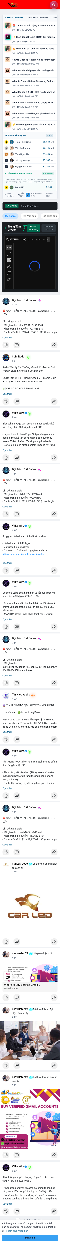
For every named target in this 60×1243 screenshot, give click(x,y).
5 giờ (14, 958)
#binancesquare (11, 554)
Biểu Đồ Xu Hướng (33, 228)
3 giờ (14, 586)
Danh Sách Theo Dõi (49, 228)
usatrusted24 (20, 953)
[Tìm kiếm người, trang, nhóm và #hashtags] (54, 5)
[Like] (30, 346)
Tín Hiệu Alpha (21, 694)
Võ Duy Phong (22, 160)
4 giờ (14, 812)
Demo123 (19, 187)
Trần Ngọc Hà (22, 154)
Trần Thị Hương (23, 142)
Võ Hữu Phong (22, 148)
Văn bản (31, 216)
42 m (14, 304)
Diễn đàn (22, 194)
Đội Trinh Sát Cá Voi (24, 300)
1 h (13, 361)
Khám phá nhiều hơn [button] (17, 1230)
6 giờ (14, 1171)
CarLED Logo (20, 863)
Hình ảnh (52, 216)
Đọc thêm (7, 337)
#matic (40, 554)
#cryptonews (28, 554)
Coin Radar (19, 356)
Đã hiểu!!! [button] (30, 1238)
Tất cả (12, 216)
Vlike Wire (18, 413)
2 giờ (14, 417)
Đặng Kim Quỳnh (23, 166)
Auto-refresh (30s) (36, 194)
